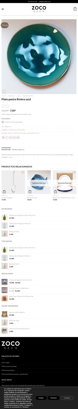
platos (25, 133)
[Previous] (1, 187)
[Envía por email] (14, 137)
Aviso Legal (5, 362)
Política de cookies (8, 370)
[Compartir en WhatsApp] (3, 137)
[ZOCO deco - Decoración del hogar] (39, 9)
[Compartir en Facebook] (7, 137)
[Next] (76, 187)
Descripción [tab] (6, 149)
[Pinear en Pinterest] (18, 137)
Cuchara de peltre (7, 198)
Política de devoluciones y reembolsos (15, 374)
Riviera (37, 133)
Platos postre (28, 96)
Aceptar (41, 398)
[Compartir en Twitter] (10, 137)
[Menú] (3, 9)
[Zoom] (4, 92)
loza (21, 133)
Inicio (4, 96)
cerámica (10, 133)
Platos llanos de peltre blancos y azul (64, 198)
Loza (19, 96)
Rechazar (54, 398)
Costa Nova (16, 133)
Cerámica (11, 96)
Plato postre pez (32, 198)
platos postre (31, 133)
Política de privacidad (9, 366)
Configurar (67, 398)
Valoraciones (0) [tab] (18, 149)
